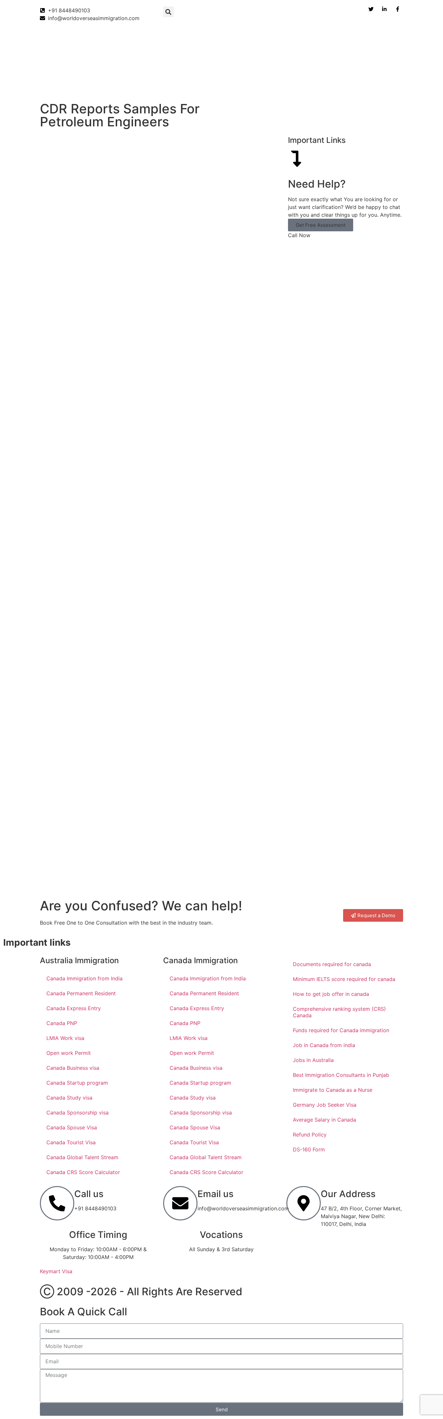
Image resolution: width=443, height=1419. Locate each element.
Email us (215, 1193)
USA (217, 86)
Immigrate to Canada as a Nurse (332, 1090)
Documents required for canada (332, 964)
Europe (270, 86)
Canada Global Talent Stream (82, 1157)
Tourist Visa (346, 86)
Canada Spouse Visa (71, 1127)
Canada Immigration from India (84, 978)
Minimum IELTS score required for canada (344, 979)
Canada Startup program (77, 1082)
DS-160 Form (309, 1149)
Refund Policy (310, 1134)
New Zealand (161, 86)
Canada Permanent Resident (81, 993)
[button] (168, 11)
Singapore (386, 86)
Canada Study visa (69, 1097)
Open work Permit (68, 1053)
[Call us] (57, 1203)
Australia (122, 86)
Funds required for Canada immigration (341, 1030)
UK (194, 86)
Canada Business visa (72, 1068)
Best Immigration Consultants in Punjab (341, 1075)
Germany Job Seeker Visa (324, 1105)
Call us (88, 1193)
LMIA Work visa (65, 1038)
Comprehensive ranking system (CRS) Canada (339, 1012)
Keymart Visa (56, 1271)
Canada (45, 86)
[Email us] (180, 1203)
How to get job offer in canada (331, 994)
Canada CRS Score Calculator (83, 1172)
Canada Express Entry (73, 1008)
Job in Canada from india (324, 1045)
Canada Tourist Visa (71, 1142)
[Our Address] (303, 1203)
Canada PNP (61, 1023)
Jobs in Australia (313, 1060)
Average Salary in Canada (324, 1119)
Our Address (348, 1193)
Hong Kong (305, 86)
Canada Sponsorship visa (77, 1112)
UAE (242, 86)
